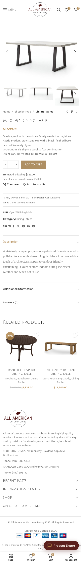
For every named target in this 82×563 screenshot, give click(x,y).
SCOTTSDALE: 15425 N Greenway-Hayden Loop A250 (34, 451)
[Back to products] (71, 112)
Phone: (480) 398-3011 (16, 473)
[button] (7, 52)
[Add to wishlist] (35, 333)
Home (6, 112)
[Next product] (76, 112)
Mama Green (49, 379)
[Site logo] (40, 10)
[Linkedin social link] (28, 226)
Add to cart (33, 164)
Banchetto (24, 379)
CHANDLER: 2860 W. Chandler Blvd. (23, 467)
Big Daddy (64, 379)
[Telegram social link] (33, 226)
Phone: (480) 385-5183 (16, 461)
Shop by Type (23, 112)
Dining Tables (44, 112)
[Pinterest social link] (23, 226)
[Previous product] (67, 112)
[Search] (59, 10)
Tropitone (10, 379)
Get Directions (10, 455)
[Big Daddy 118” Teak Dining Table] (60, 348)
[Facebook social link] (13, 226)
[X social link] (18, 226)
